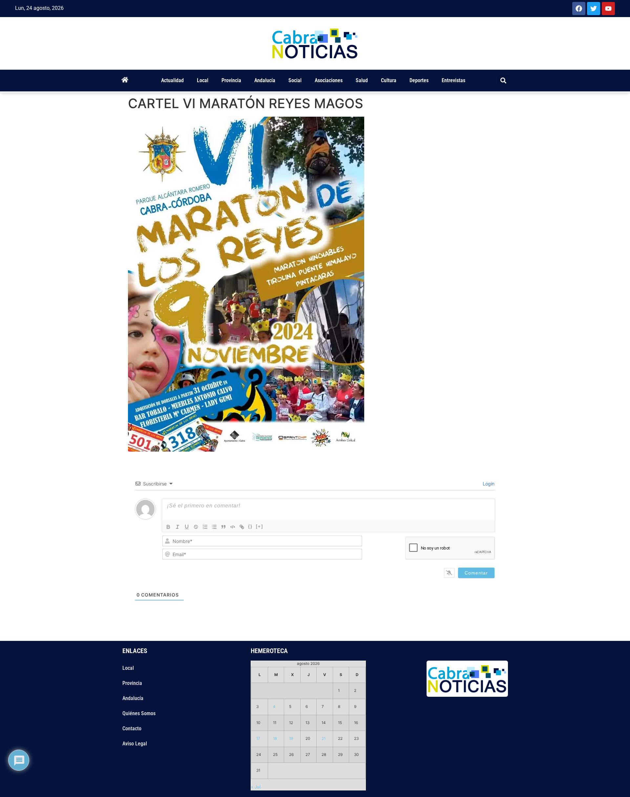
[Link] (241, 527)
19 (291, 738)
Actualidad (172, 80)
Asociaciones (329, 80)
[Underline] (186, 527)
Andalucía (264, 80)
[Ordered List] (205, 527)
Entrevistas (453, 80)
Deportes (419, 80)
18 (275, 738)
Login (487, 483)
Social (295, 80)
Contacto (131, 728)
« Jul (256, 786)
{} (250, 526)
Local (202, 80)
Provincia (231, 80)
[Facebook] (578, 8)
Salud (362, 80)
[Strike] (195, 527)
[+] (259, 526)
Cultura (388, 80)
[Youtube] (608, 8)
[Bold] (168, 527)
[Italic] (177, 527)
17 (258, 738)
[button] (503, 80)
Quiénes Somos (139, 713)
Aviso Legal (134, 743)
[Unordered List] (214, 527)
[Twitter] (593, 8)
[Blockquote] (223, 527)
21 (324, 738)
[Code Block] (232, 527)
